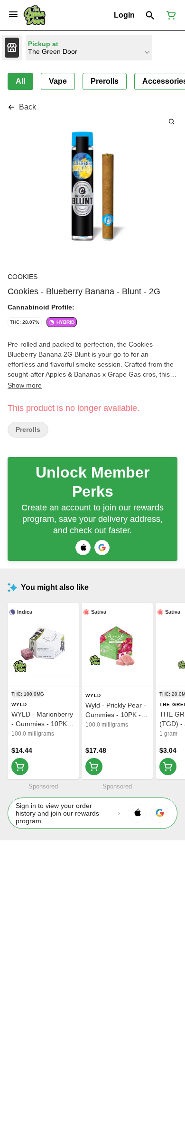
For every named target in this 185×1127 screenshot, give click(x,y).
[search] (171, 121)
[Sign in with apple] (137, 813)
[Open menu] (13, 14)
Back (27, 107)
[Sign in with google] (159, 813)
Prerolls (28, 429)
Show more (25, 385)
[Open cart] (169, 15)
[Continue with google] (102, 547)
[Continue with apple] (83, 547)
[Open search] (150, 15)
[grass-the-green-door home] (34, 15)
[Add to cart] (19, 766)
